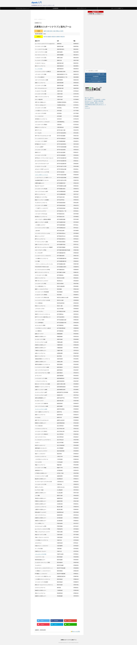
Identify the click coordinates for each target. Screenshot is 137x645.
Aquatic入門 (36, 2)
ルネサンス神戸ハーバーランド (41, 174)
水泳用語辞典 (55, 8)
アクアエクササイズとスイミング (23, 8)
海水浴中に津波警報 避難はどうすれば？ (94, 102)
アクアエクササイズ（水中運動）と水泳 (95, 74)
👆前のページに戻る (75, 631)
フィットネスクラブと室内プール (96, 81)
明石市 (62, 36)
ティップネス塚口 (38, 68)
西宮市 (54, 36)
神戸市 (45, 36)
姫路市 (49, 36)
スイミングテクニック (81, 8)
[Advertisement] (60, 15)
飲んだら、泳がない (89, 97)
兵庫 (61, 31)
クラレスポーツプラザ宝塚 (40, 554)
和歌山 (58, 31)
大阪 (54, 31)
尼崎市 (58, 36)
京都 (48, 31)
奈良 (51, 31)
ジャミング (87, 108)
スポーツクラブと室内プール (117, 8)
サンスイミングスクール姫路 (41, 409)
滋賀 (45, 31)
